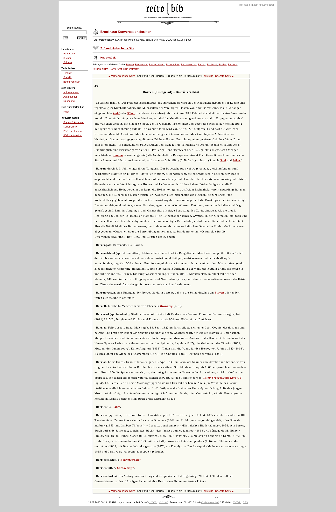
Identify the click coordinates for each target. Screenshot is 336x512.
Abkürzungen (70, 96)
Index (66, 111)
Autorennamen (71, 92)
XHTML (237, 502)
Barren (130, 64)
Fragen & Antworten (73, 122)
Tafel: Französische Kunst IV (222, 377)
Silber (131, 113)
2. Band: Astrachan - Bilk (117, 48)
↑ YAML (153, 502)
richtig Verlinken (71, 81)
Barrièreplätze (100, 69)
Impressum (244, 4)
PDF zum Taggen (72, 131)
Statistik (67, 77)
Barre (116, 406)
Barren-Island (156, 64)
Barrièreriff (116, 69)
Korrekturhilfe (70, 126)
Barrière (232, 64)
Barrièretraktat (131, 69)
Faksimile (207, 76)
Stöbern (67, 62)
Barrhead (212, 64)
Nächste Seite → (224, 76)
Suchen (67, 58)
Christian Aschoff (210, 502)
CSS (245, 502)
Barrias (223, 64)
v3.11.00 (163, 502)
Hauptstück (108, 57)
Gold (116, 113)
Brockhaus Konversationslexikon (125, 32)
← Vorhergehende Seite (121, 76)
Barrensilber (173, 64)
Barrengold (141, 64)
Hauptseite (69, 53)
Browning (166, 306)
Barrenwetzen (189, 64)
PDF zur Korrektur (72, 135)
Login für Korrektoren (263, 4)
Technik (67, 73)
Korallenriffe (125, 467)
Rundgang (69, 101)
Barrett (201, 64)
